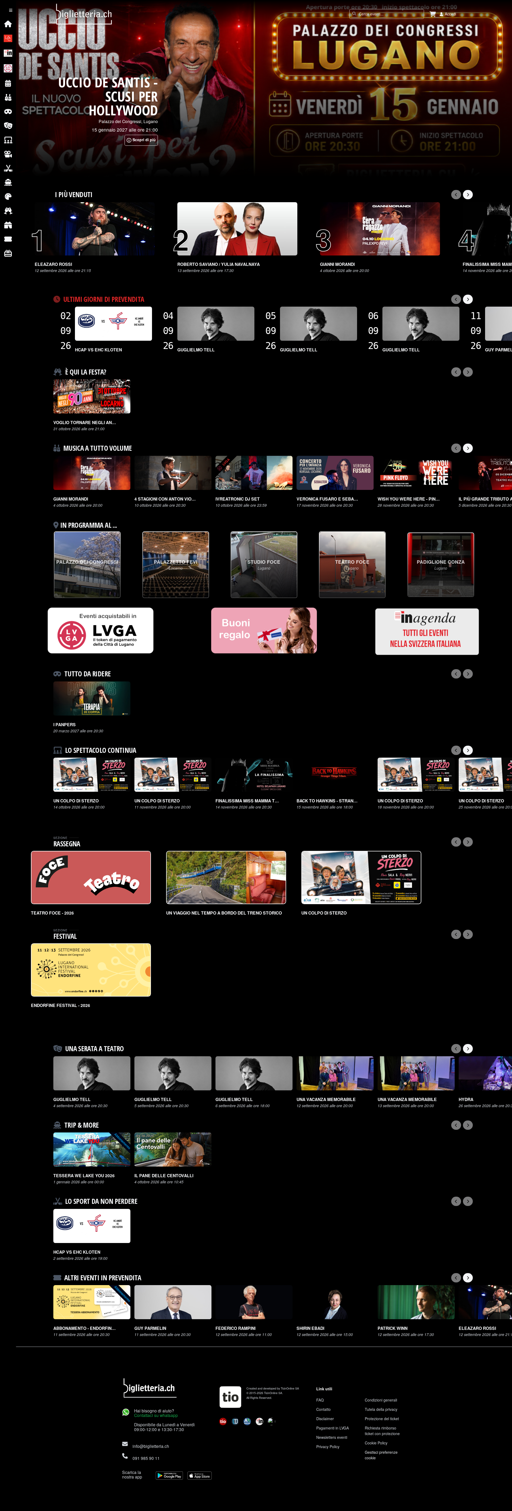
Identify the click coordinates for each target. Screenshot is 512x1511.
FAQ (320, 1400)
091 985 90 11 (146, 1458)
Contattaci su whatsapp (156, 1415)
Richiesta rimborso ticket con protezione (382, 1430)
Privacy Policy (327, 1446)
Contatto (323, 1409)
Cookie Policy (376, 1442)
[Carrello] (433, 14)
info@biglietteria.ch (151, 1446)
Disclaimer (325, 1418)
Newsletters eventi (331, 1437)
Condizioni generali (381, 1400)
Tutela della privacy (381, 1409)
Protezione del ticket (382, 1418)
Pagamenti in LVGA (332, 1428)
